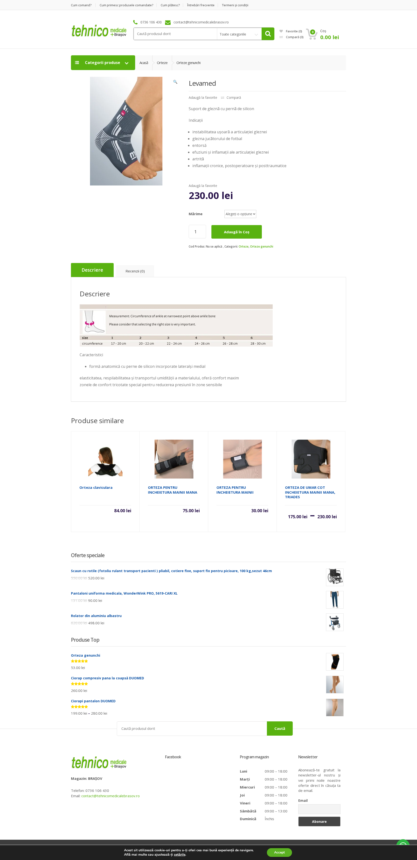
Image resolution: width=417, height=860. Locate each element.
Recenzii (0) (135, 271)
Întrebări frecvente (201, 5)
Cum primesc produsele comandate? (126, 5)
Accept (279, 852)
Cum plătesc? (170, 5)
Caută (279, 728)
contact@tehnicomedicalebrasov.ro (110, 795)
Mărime (195, 213)
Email (303, 800)
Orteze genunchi (261, 246)
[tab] (92, 270)
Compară (294, 37)
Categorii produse (102, 62)
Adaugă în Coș (236, 231)
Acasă (143, 62)
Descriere (92, 270)
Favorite (293, 31)
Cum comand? (81, 5)
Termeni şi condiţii (235, 5)
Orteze (244, 246)
